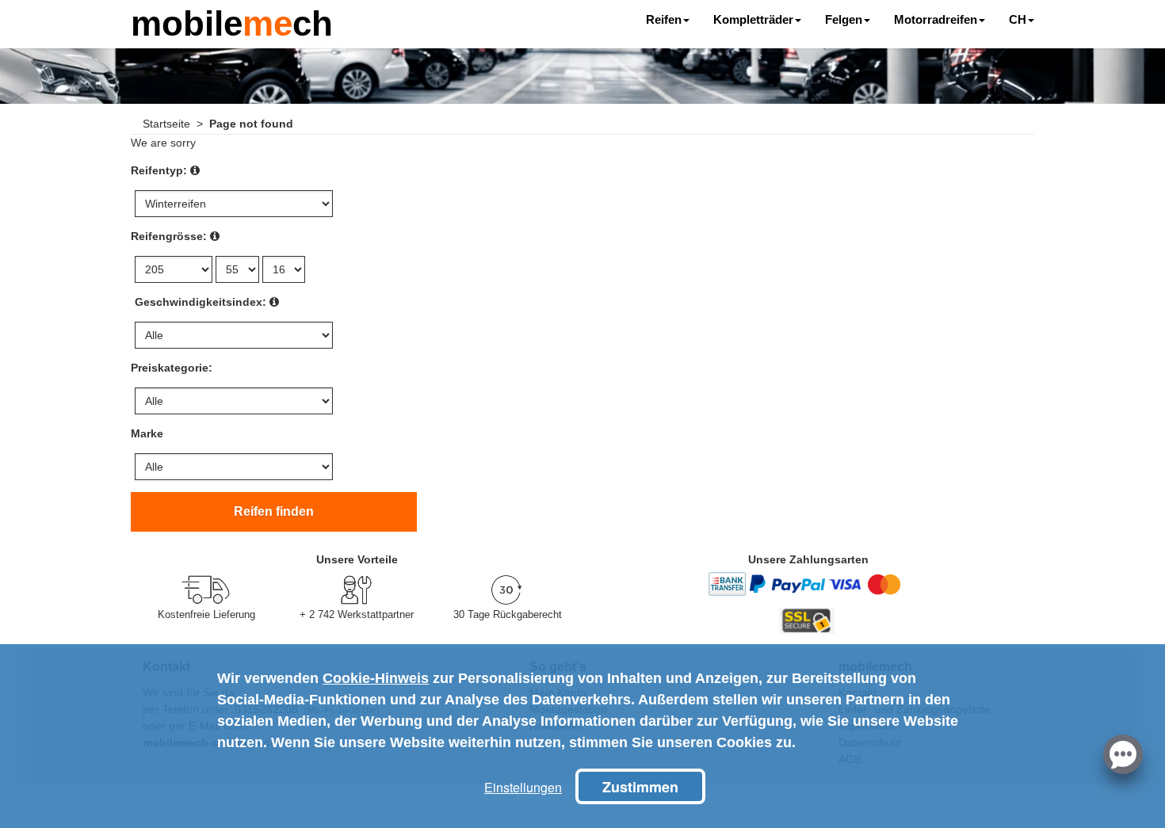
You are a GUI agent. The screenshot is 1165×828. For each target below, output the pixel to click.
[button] (1123, 753)
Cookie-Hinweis (376, 678)
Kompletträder (753, 19)
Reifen (664, 19)
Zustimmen (640, 786)
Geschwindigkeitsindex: (200, 302)
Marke (147, 433)
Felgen (843, 19)
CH (1017, 19)
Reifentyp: (159, 170)
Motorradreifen (935, 19)
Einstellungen (523, 787)
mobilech (232, 22)
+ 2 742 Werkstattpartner (357, 614)
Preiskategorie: (171, 367)
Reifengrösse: (169, 236)
